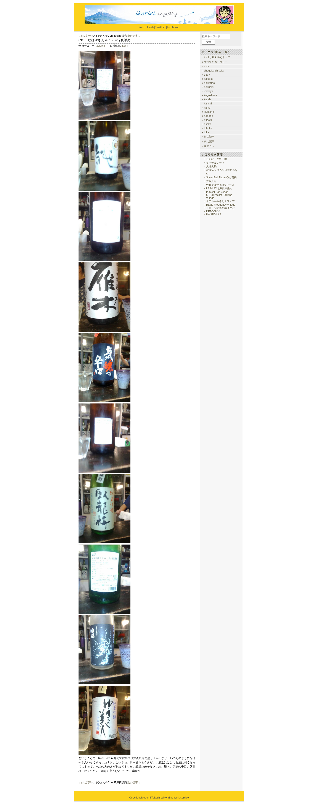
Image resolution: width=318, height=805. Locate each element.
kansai (208, 103)
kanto (207, 107)
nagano (208, 115)
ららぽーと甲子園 (216, 159)
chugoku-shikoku (214, 70)
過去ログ (209, 146)
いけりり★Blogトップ (217, 57)
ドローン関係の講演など (220, 208)
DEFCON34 (213, 211)
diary (207, 74)
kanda (150, 27)
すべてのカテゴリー (215, 61)
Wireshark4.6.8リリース (220, 184)
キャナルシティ (215, 162)
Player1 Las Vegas (217, 192)
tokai (207, 132)
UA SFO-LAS (213, 214)
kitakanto (209, 111)
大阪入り (211, 181)
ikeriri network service (176, 797)
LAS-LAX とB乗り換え (219, 188)
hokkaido (209, 83)
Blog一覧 (221, 52)
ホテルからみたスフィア (220, 201)
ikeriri (142, 27)
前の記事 (209, 136)
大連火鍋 (211, 166)
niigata (208, 120)
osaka (207, 124)
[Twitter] (159, 27)
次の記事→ (133, 35)
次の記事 (209, 141)
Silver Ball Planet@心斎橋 (221, 177)
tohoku (208, 128)
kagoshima (210, 95)
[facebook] (172, 27)
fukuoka (208, 78)
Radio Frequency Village (220, 204)
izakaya (100, 45)
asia (206, 66)
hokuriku (209, 87)
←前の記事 (85, 35)
